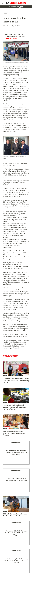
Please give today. (11, 38)
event (25, 218)
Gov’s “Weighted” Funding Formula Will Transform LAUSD (14, 344)
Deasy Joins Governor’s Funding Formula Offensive (16, 341)
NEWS (5, 14)
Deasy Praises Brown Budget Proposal (14, 347)
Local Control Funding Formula (15, 70)
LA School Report (16, 3)
